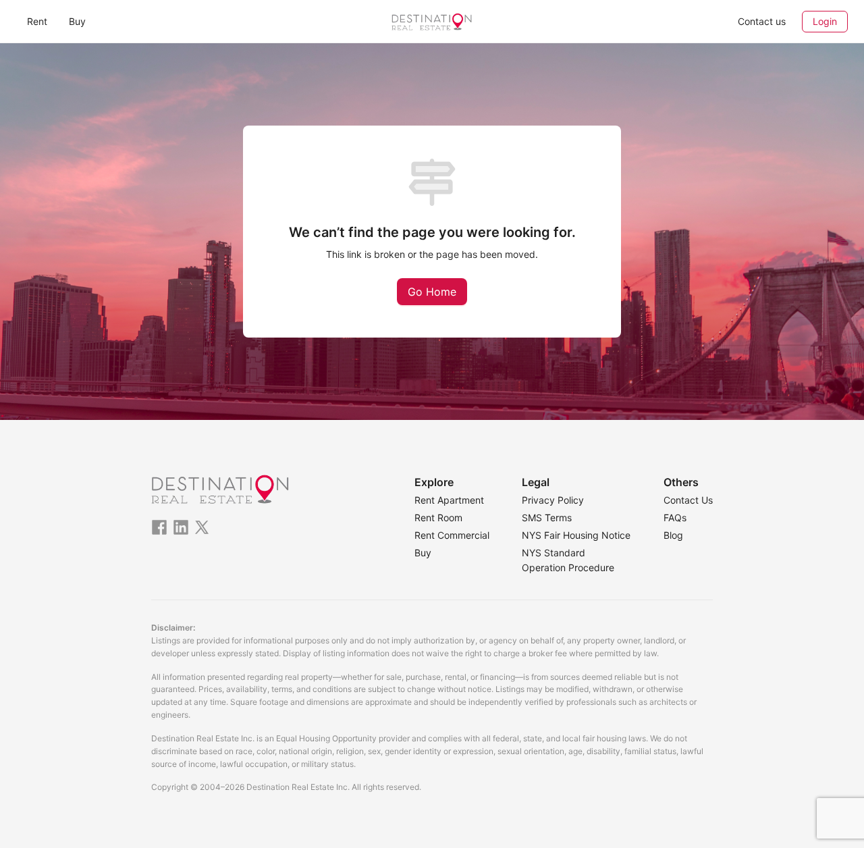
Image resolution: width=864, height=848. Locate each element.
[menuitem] (37, 21)
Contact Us (688, 500)
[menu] (155, 21)
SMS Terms (547, 517)
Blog (673, 535)
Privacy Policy (553, 500)
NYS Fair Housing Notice (576, 535)
